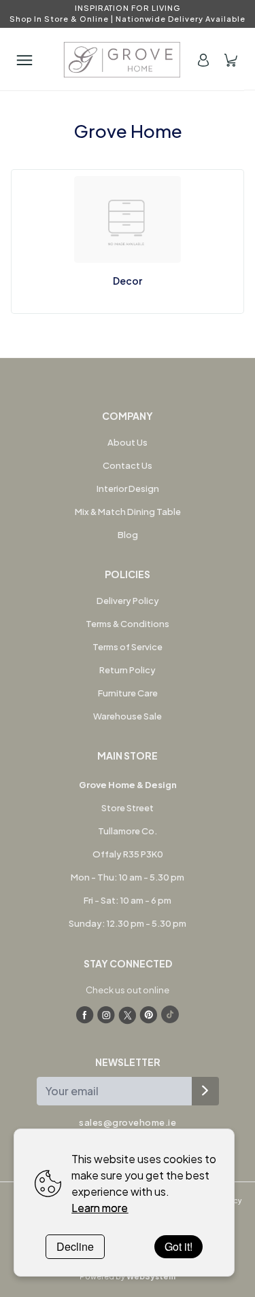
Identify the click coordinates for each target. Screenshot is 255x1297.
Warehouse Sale (127, 716)
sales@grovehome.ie (127, 1122)
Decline (75, 1246)
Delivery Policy (128, 600)
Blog (128, 534)
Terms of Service (127, 646)
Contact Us (127, 465)
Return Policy (127, 669)
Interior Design (128, 488)
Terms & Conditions (127, 623)
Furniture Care (128, 693)
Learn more (99, 1208)
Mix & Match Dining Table (128, 511)
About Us (127, 442)
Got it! (178, 1246)
